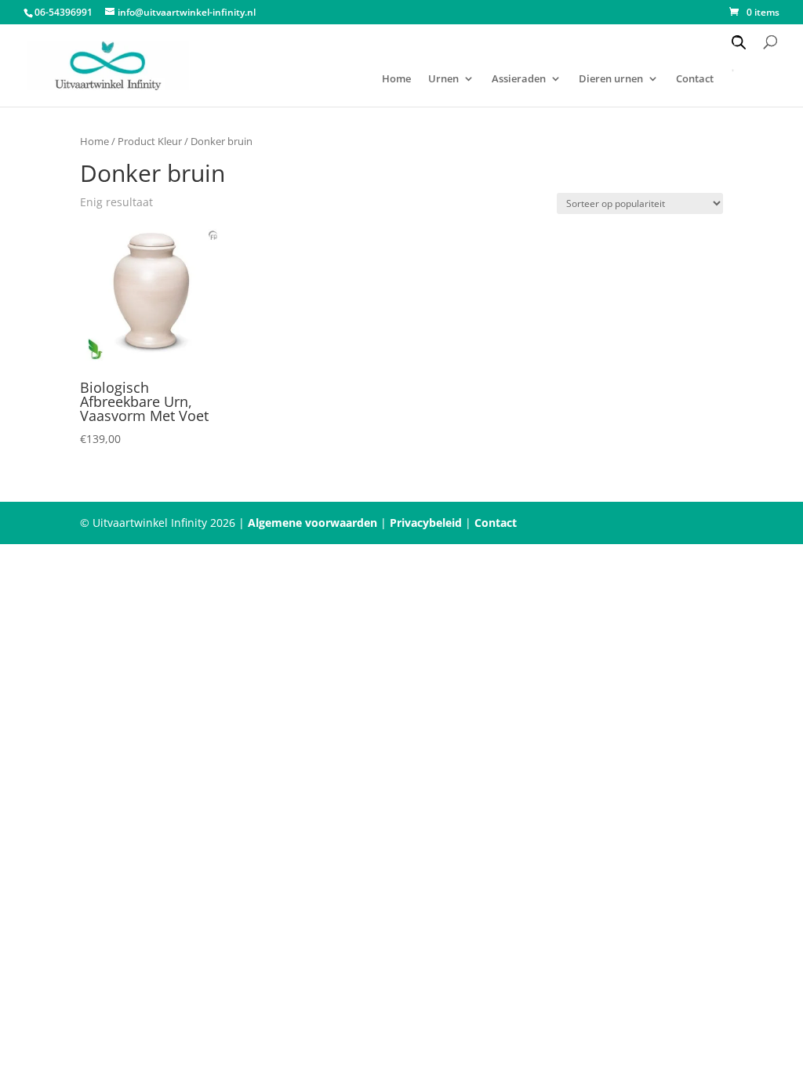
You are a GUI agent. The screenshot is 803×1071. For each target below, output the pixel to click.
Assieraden (519, 79)
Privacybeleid (426, 522)
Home (396, 79)
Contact (495, 522)
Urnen (443, 79)
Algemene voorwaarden (312, 522)
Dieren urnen (611, 79)
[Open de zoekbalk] (739, 42)
